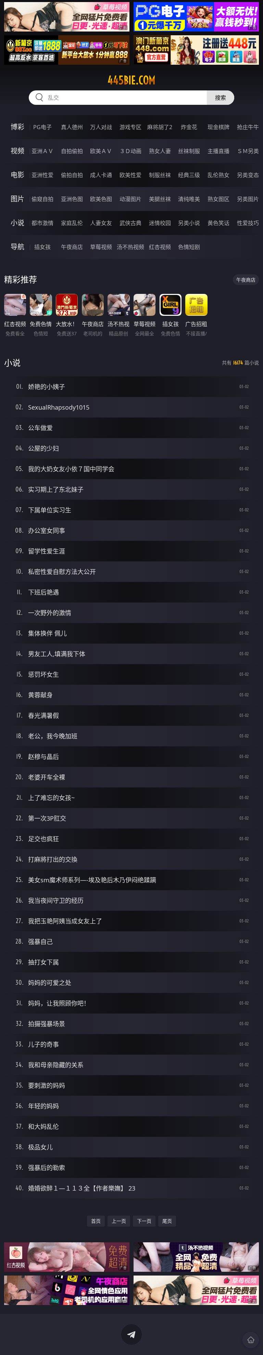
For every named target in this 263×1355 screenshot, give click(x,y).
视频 (17, 151)
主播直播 (218, 151)
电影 (17, 174)
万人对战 (101, 127)
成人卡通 (101, 175)
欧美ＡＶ (101, 151)
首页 (96, 1221)
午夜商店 (72, 247)
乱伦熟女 (218, 175)
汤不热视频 (130, 247)
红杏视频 (160, 247)
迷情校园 (160, 223)
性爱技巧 (248, 223)
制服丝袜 (160, 175)
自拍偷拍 (72, 151)
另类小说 (189, 223)
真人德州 (72, 127)
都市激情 (42, 223)
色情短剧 (189, 247)
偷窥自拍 (42, 199)
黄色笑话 (218, 223)
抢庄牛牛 (248, 127)
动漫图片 (130, 199)
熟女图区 (218, 199)
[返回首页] (250, 1340)
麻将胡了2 (159, 127)
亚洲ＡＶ (42, 151)
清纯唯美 (189, 199)
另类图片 (248, 199)
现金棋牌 (218, 127)
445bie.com (131, 80)
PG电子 (42, 127)
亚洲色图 (72, 199)
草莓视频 (101, 247)
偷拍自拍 (72, 175)
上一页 (119, 1221)
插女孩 (42, 247)
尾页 (167, 1221)
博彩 (17, 127)
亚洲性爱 (42, 175)
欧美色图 (101, 199)
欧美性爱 (130, 175)
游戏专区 (130, 127)
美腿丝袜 (160, 199)
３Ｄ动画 (130, 151)
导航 (17, 246)
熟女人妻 (160, 151)
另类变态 (248, 175)
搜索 (220, 97)
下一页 (144, 1221)
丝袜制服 (189, 151)
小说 (17, 222)
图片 (17, 198)
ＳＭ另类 (248, 151)
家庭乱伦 (72, 223)
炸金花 (189, 127)
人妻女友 (101, 223)
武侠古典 (130, 223)
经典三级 (189, 175)
